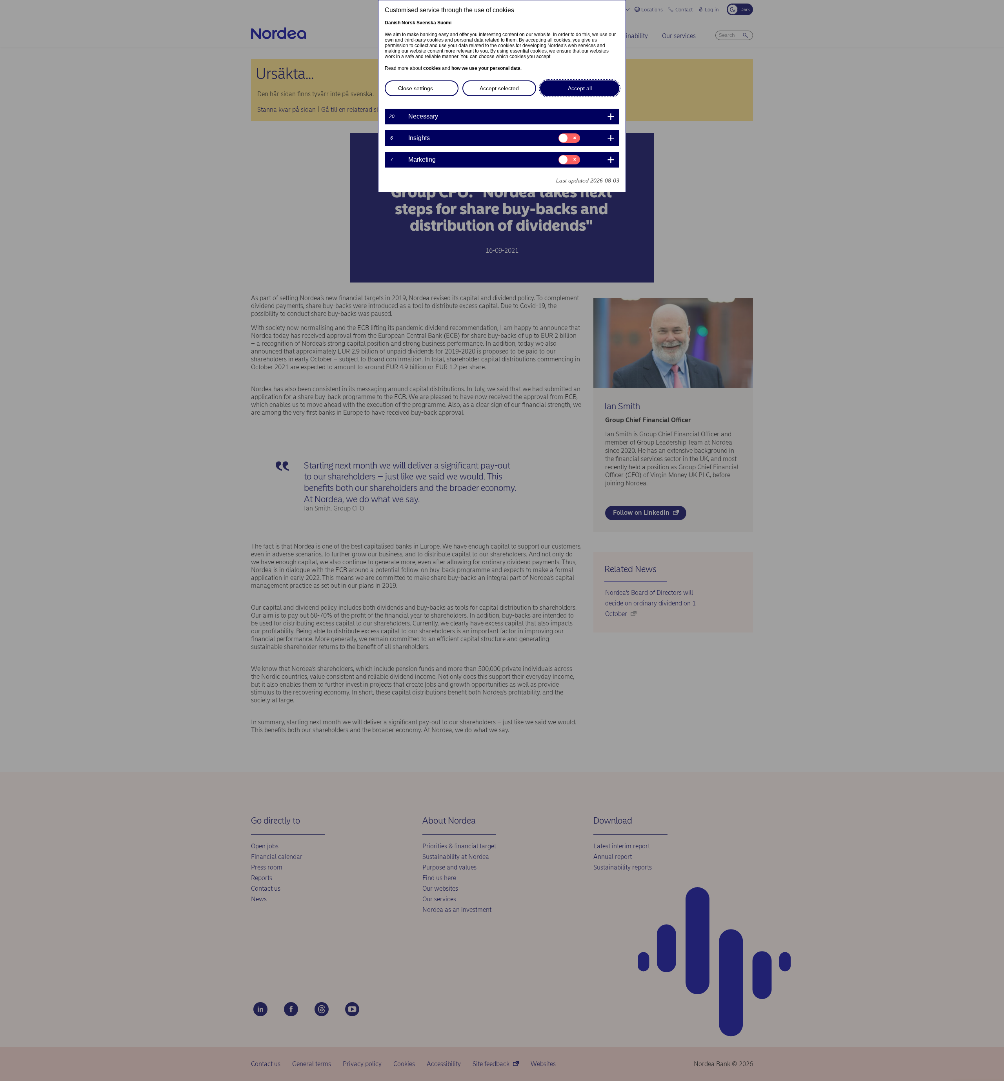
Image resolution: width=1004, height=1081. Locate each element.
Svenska (426, 23)
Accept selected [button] (499, 88)
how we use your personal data (485, 68)
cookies (432, 68)
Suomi (444, 23)
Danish (392, 23)
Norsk (408, 23)
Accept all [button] (580, 88)
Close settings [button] (415, 88)
